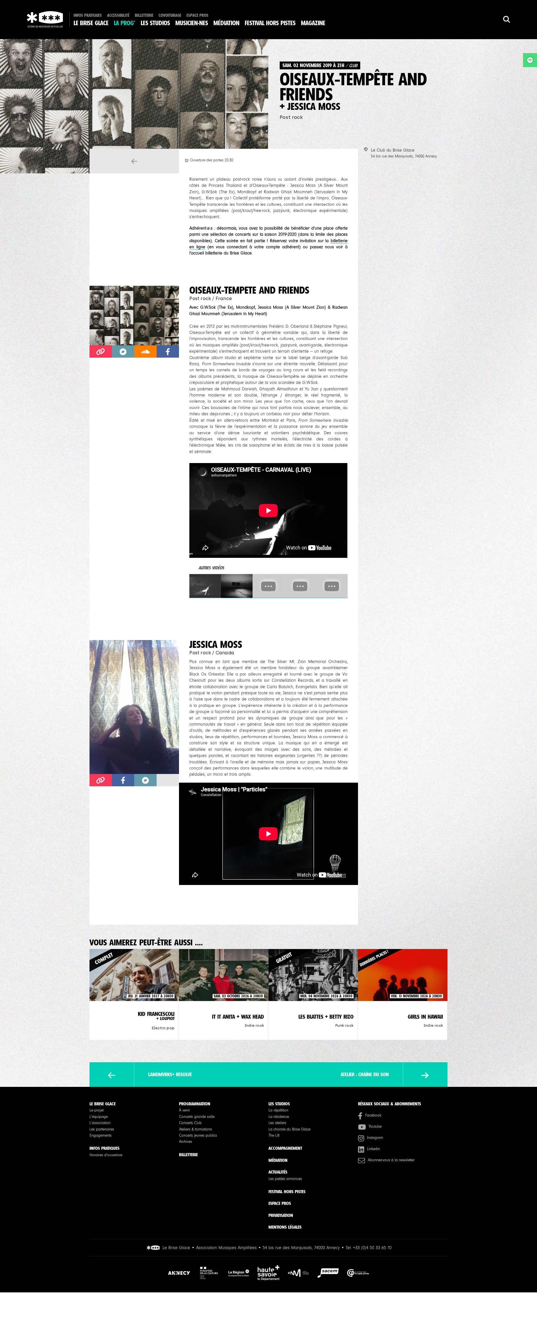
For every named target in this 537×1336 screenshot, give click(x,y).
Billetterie (144, 15)
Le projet (96, 1110)
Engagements (101, 1135)
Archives (185, 1141)
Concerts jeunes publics (198, 1135)
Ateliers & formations (195, 1129)
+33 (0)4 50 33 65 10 (372, 1247)
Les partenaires (102, 1129)
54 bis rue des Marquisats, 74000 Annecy (404, 156)
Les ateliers (277, 1123)
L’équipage (99, 1117)
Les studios (155, 23)
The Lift (273, 1135)
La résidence (278, 1117)
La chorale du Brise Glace (289, 1129)
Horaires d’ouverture (106, 1155)
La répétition (278, 1110)
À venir (184, 1110)
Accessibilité (118, 15)
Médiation (226, 23)
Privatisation (280, 1215)
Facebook (373, 1115)
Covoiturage (170, 15)
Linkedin (373, 1149)
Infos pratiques (88, 15)
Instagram (375, 1138)
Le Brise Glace (91, 23)
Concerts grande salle (197, 1117)
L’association (100, 1123)
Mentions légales (285, 1227)
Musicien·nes (191, 23)
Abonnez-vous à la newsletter (391, 1160)
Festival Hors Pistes (270, 23)
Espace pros (197, 15)
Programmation (194, 1103)
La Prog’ (124, 23)
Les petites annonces (285, 1179)
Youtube (375, 1126)
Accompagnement (285, 1148)
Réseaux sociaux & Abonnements (389, 1103)
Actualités (277, 1172)
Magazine (313, 23)
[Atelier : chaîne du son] (425, 1075)
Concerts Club (190, 1123)
